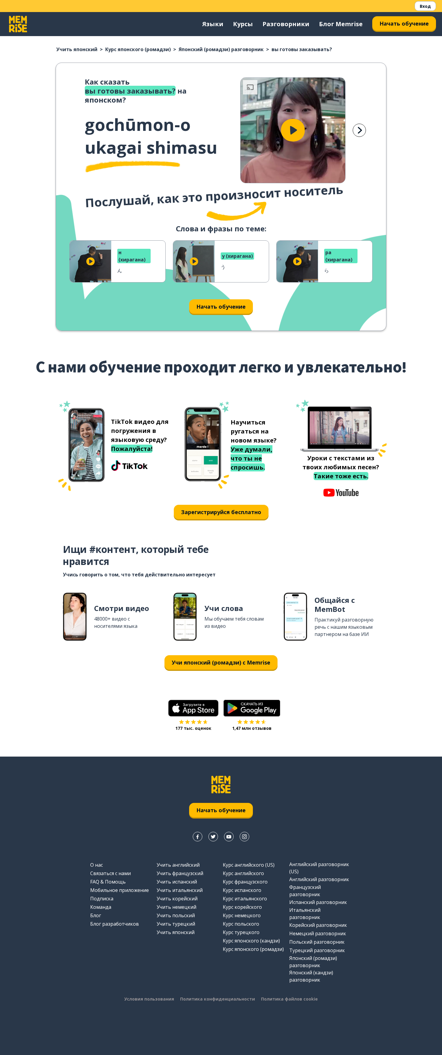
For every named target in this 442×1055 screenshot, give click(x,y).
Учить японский (76, 49)
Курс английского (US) (249, 865)
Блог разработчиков (114, 924)
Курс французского (245, 881)
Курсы (243, 24)
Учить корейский (177, 898)
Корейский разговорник (318, 925)
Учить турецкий (176, 924)
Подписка (101, 898)
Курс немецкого (242, 915)
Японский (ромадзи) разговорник (221, 49)
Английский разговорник (319, 879)
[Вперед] (359, 130)
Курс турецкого (241, 932)
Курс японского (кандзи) (251, 940)
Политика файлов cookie (289, 999)
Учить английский (178, 865)
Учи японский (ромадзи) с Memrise (221, 662)
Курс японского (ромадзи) (138, 49)
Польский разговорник (317, 942)
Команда (100, 907)
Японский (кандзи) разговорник (311, 976)
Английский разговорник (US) (319, 868)
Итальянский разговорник (305, 914)
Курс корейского (242, 907)
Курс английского (243, 873)
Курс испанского (242, 890)
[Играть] (293, 130)
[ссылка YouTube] (229, 836)
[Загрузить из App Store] (193, 708)
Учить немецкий (176, 907)
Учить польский (176, 915)
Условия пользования (149, 999)
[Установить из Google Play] (251, 708)
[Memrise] (18, 24)
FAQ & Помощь (108, 881)
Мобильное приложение (119, 890)
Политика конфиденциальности (217, 999)
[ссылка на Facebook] (197, 836)
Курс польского (241, 924)
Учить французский (180, 873)
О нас (96, 865)
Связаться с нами (110, 873)
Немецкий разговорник (317, 933)
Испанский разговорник (318, 902)
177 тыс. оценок (193, 728)
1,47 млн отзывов (252, 728)
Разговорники (285, 24)
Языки (212, 24)
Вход (425, 6)
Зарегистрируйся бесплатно (221, 512)
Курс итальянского (245, 898)
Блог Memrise (341, 24)
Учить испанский (177, 881)
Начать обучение (404, 23)
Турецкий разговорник (317, 950)
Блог (95, 915)
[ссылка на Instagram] (244, 836)
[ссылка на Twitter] (213, 836)
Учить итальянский (180, 890)
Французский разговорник (305, 891)
